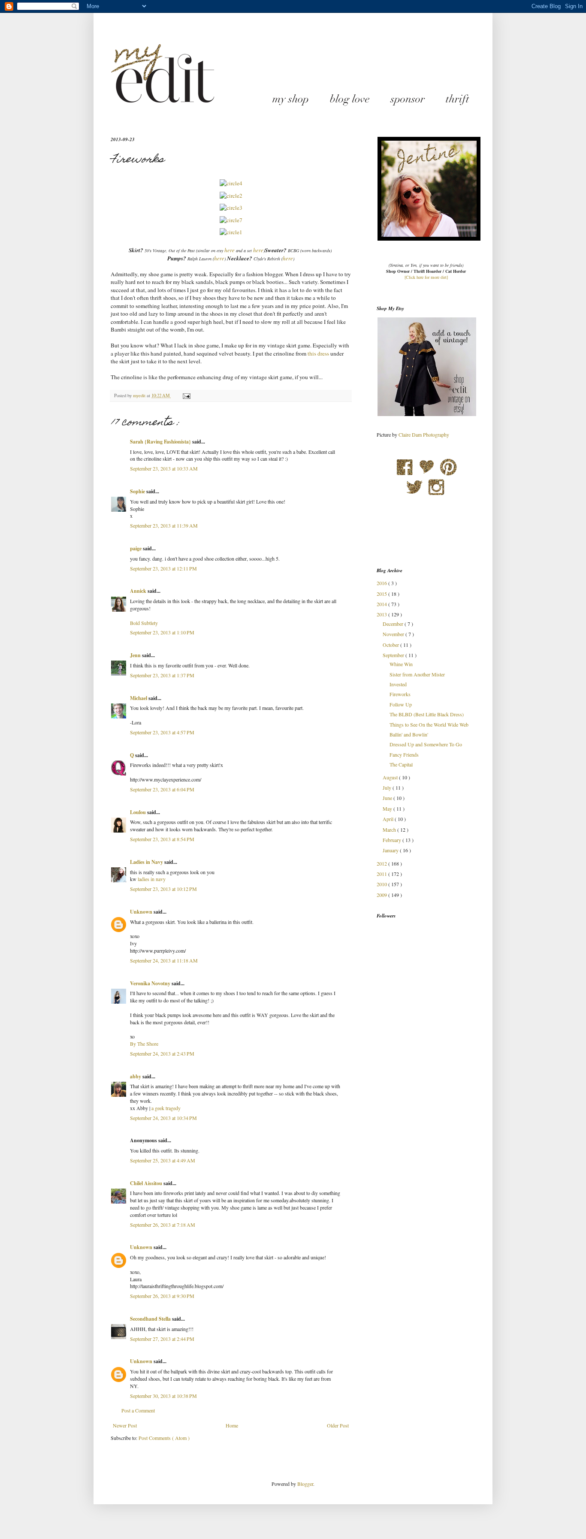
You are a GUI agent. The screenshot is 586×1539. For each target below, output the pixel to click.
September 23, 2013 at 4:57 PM (162, 732)
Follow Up (401, 704)
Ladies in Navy (147, 862)
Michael (139, 698)
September (394, 655)
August (391, 777)
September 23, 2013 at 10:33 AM (164, 468)
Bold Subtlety (144, 622)
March (390, 829)
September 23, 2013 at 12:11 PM (163, 568)
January (391, 850)
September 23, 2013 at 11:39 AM (164, 525)
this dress (317, 353)
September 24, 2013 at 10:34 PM (163, 1117)
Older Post (338, 1425)
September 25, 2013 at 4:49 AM (162, 1160)
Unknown (142, 911)
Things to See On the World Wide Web (429, 724)
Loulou (138, 812)
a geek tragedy (166, 1107)
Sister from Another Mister (417, 674)
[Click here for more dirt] (426, 277)
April (389, 818)
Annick (139, 590)
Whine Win (401, 664)
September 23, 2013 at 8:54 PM (162, 839)
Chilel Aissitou (146, 1183)
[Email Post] (186, 395)
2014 (382, 604)
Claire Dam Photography (424, 434)
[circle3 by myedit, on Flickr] (231, 207)
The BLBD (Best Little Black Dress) (427, 714)
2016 (382, 582)
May (388, 808)
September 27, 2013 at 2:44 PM (162, 1338)
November (394, 634)
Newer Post (125, 1425)
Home (232, 1425)
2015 (382, 593)
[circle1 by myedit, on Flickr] (231, 232)
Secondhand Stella (151, 1318)
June (388, 797)
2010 (382, 884)
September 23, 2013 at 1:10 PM (162, 632)
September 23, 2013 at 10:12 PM (163, 888)
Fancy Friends (404, 754)
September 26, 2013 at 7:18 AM (162, 1224)
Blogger (305, 1483)
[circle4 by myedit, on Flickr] (231, 183)
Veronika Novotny (151, 983)
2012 (382, 863)
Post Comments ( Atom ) (164, 1437)
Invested (398, 684)
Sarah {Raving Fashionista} (161, 441)
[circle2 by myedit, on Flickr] (231, 195)
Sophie (138, 491)
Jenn (136, 655)
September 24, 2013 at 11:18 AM (164, 960)
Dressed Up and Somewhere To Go (426, 744)
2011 (382, 873)
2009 (382, 894)
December (394, 623)
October (391, 644)
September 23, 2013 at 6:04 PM (162, 789)
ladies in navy (152, 878)
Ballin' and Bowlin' (409, 734)
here (229, 250)
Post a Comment (138, 1410)
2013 (382, 614)
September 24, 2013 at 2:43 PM (162, 1053)
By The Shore (144, 1043)
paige (136, 548)
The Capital (401, 764)
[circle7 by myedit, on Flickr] (231, 220)
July (388, 787)
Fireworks (400, 694)
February (392, 839)
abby (136, 1076)
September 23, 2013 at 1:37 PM (162, 675)
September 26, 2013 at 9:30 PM (162, 1295)
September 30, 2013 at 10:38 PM (163, 1395)
